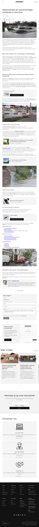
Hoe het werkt (13, 487)
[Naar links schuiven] (17, 385)
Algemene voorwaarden (22, 501)
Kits (11, 494)
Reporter (11, 78)
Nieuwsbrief (22, 494)
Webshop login (4, 494)
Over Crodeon (22, 487)
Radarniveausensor (8, 229)
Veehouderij (4, 505)
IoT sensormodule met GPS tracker (18, 160)
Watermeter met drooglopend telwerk (11, 237)
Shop (3, 489)
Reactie (4, 309)
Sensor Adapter (13, 215)
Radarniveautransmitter (8, 230)
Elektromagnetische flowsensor (10, 239)
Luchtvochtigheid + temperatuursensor (11, 247)
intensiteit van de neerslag (21, 86)
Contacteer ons (5, 276)
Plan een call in (19, 457)
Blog (29, 489)
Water (12, 500)
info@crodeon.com (32, 506)
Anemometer (6, 246)
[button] (3, 2)
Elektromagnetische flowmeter (10, 238)
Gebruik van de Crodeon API (17, 200)
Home (3, 487)
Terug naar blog (20, 290)
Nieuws (21, 489)
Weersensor (6, 243)
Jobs (20, 492)
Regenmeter (6, 244)
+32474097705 (6, 299)
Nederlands (5, 523)
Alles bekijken (36, 350)
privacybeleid (25, 315)
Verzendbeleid (22, 503)
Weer (12, 502)
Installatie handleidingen (32, 494)
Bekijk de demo (19, 438)
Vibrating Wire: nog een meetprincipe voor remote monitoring (27, 367)
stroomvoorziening (6, 148)
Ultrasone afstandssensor (9, 231)
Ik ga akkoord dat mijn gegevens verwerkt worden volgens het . (15, 315)
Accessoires (13, 492)
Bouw (3, 502)
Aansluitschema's (31, 492)
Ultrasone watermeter (8, 235)
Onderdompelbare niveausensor (10, 228)
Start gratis (8, 339)
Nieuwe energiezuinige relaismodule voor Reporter (9, 367)
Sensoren (12, 489)
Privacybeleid (22, 506)
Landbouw (4, 500)
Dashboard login (5, 492)
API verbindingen (31, 487)
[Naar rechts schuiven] (22, 385)
